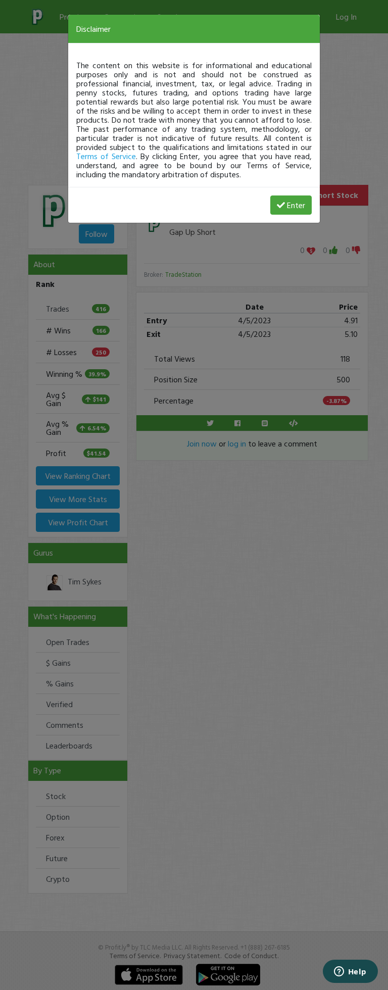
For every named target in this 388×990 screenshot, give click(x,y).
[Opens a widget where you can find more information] (350, 972)
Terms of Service (106, 156)
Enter (296, 205)
